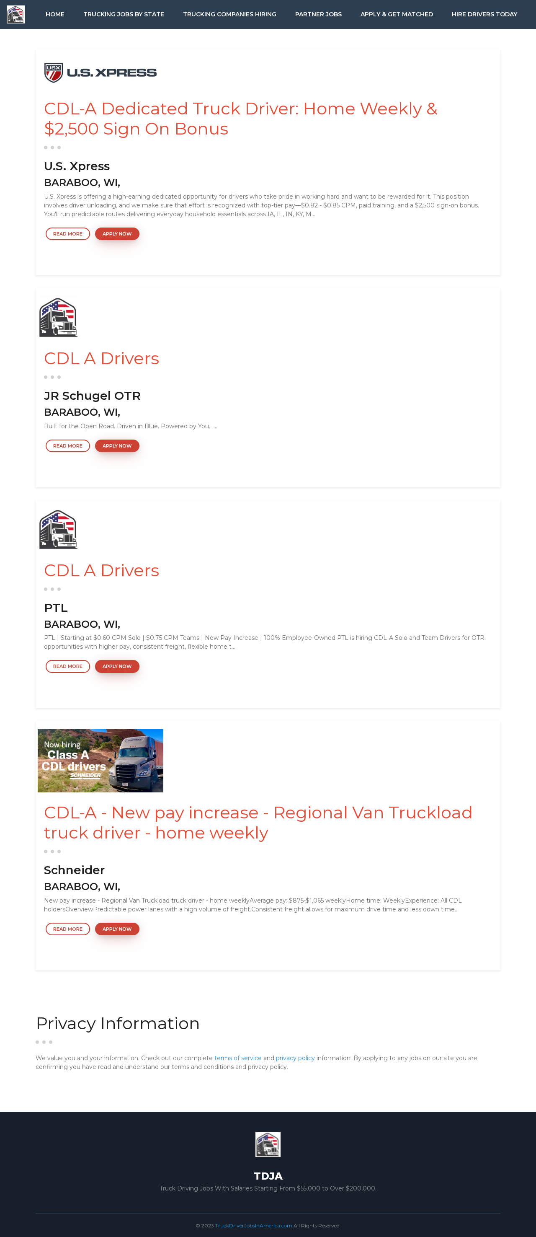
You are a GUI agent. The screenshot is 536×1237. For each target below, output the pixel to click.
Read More (67, 234)
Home (55, 14)
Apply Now (117, 234)
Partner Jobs (318, 14)
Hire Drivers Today (484, 14)
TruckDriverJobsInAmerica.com (253, 1225)
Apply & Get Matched (397, 14)
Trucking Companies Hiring (229, 14)
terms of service (238, 1058)
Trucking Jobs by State (123, 14)
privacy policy (295, 1058)
